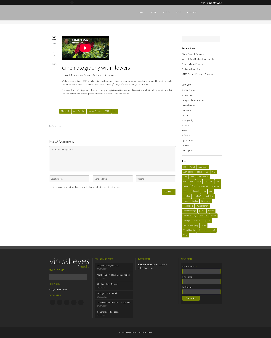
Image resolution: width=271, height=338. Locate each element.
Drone (185, 186)
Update (207, 220)
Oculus (195, 201)
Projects (185, 125)
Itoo (204, 191)
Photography (77, 75)
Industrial (195, 191)
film (114, 111)
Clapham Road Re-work (192, 64)
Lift (210, 191)
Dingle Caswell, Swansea (193, 54)
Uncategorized (188, 150)
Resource (203, 215)
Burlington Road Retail (191, 69)
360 (184, 167)
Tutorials (185, 145)
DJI (218, 181)
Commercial (203, 176)
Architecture (187, 95)
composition (188, 181)
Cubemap (209, 181)
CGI (213, 171)
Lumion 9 (197, 196)
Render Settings (189, 215)
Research (88, 75)
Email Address (189, 266)
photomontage (189, 210)
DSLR (107, 111)
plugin (202, 210)
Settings (186, 220)
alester (65, 75)
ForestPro (215, 186)
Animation (203, 167)
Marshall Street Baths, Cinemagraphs (198, 59)
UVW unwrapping (190, 225)
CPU (199, 181)
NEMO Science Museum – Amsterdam (198, 74)
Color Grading (79, 111)
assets (199, 171)
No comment (110, 75)
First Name (187, 276)
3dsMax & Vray (188, 90)
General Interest (189, 105)
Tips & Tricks (187, 140)
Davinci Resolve (94, 111)
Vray (185, 235)
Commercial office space (108, 311)
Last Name (187, 287)
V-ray (204, 225)
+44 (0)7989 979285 (58, 289)
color (192, 176)
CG (207, 171)
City (185, 176)
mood (185, 201)
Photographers (202, 206)
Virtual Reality (189, 230)
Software (97, 75)
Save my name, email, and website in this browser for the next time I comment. (87, 187)
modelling (209, 196)
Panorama (205, 201)
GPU (185, 191)
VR (214, 230)
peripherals (188, 206)
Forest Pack (203, 186)
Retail (213, 215)
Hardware (186, 110)
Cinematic (65, 111)
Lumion (185, 115)
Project (211, 210)
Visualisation (204, 230)
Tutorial (197, 220)
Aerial (192, 167)
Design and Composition (193, 100)
